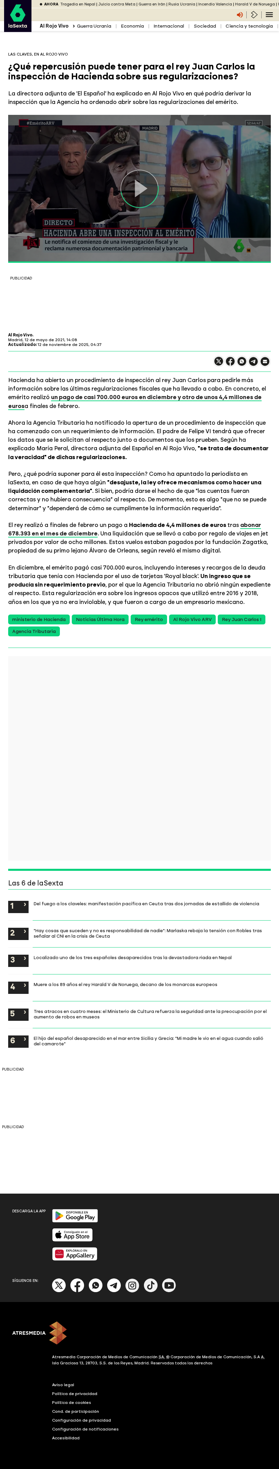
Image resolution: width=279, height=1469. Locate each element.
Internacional (168, 26)
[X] (219, 364)
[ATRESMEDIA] (139, 1333)
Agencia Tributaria (34, 631)
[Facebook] (77, 1291)
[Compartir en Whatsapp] (242, 364)
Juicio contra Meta (116, 4)
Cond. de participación (75, 1411)
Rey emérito (149, 619)
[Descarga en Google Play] (75, 1221)
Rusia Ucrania (181, 4)
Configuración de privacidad (81, 1420)
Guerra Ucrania (94, 26)
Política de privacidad (74, 1393)
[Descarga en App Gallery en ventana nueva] (75, 1259)
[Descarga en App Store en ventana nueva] (72, 1240)
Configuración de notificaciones (85, 1429)
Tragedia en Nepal (77, 4)
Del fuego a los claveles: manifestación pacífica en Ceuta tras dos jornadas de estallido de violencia (146, 903)
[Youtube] (169, 1291)
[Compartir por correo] (265, 364)
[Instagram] (132, 1291)
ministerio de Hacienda (39, 619)
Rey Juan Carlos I (241, 619)
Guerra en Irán (151, 4)
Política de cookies (71, 1402)
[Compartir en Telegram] (253, 364)
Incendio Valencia (215, 4)
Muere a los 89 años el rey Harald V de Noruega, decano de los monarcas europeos (125, 984)
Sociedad (205, 26)
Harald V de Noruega (255, 4)
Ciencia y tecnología (249, 26)
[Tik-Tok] (151, 1291)
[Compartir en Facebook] (230, 364)
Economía (132, 26)
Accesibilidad (66, 1438)
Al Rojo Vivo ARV (192, 619)
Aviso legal (63, 1384)
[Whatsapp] (95, 1291)
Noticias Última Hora (100, 619)
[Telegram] (114, 1291)
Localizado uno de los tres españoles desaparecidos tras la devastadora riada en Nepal (133, 957)
